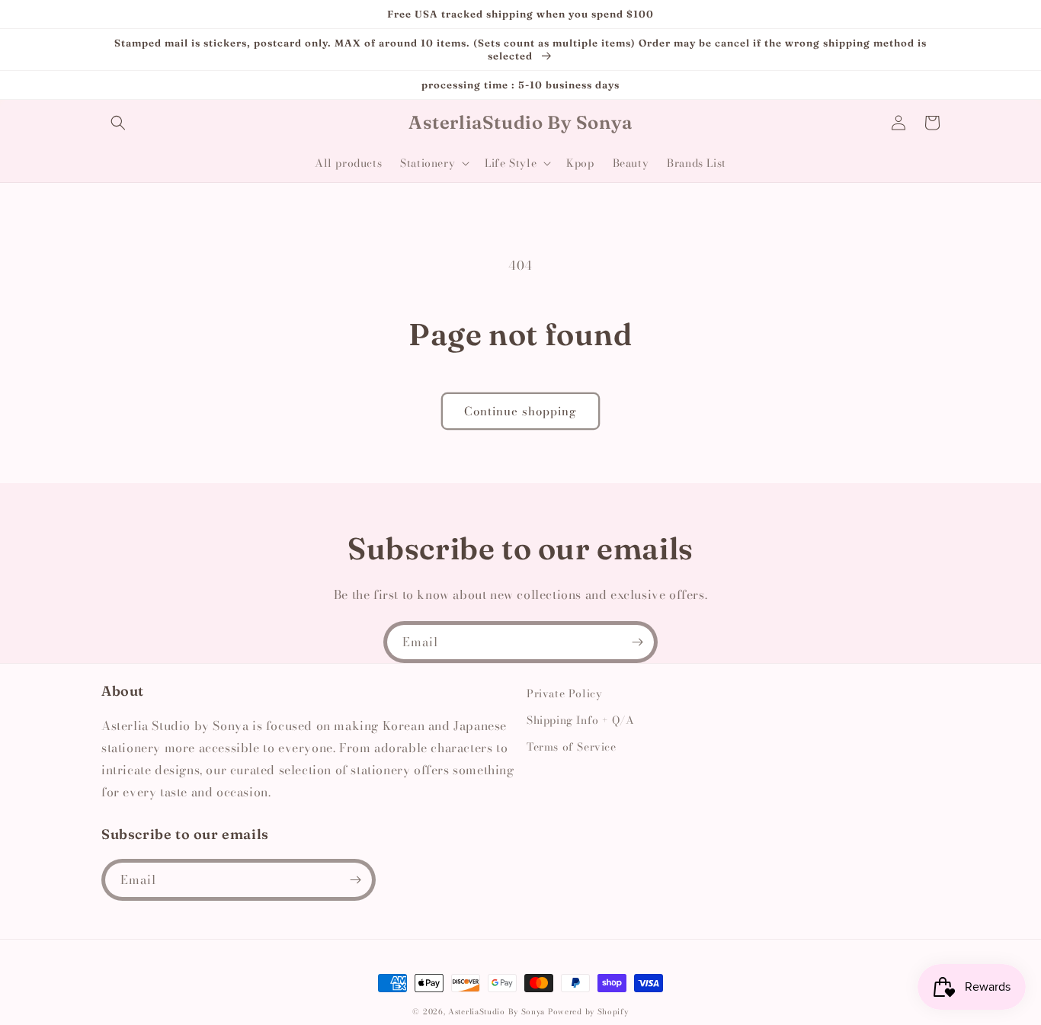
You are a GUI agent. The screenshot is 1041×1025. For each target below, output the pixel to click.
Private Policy (564, 693)
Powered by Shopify (588, 1011)
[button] (118, 122)
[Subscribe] (637, 642)
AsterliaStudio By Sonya (496, 1011)
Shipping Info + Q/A (580, 720)
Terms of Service (572, 746)
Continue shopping (520, 411)
